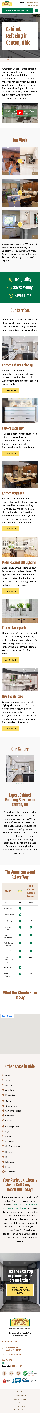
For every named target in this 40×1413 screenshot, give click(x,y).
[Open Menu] (36, 10)
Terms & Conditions (20, 1410)
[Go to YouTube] (11, 1373)
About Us (20, 1392)
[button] (4, 770)
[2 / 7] (20, 768)
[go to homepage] (20, 1323)
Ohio (8, 60)
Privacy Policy (20, 1406)
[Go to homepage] (7, 3)
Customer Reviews (20, 1395)
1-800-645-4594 (32, 2)
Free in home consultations (17, 10)
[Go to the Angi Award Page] (6, 1380)
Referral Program (20, 1403)
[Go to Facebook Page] (4, 1373)
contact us (33, 5)
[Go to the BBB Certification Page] (16, 1380)
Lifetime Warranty (20, 1399)
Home (4, 60)
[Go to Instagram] (18, 1373)
